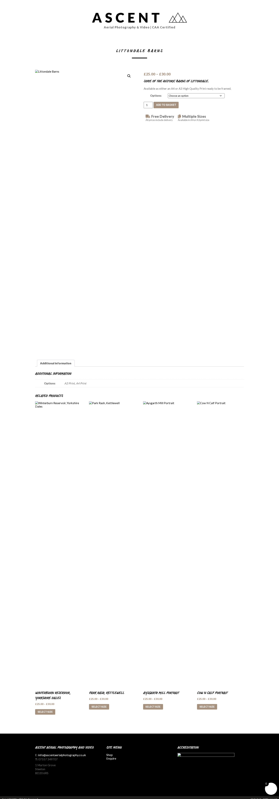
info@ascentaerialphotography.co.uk (62, 755)
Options (156, 95)
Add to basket (166, 105)
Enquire (111, 758)
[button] (129, 76)
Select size (45, 711)
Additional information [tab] (55, 363)
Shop (109, 755)
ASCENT (133, 19)
